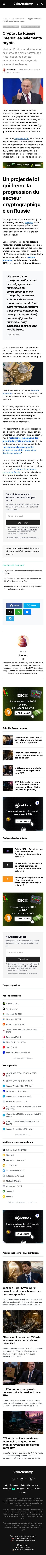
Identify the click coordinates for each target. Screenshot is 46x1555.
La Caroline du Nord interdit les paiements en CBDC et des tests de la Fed (22, 580)
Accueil (5, 19)
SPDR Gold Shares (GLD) (16, 1101)
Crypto (35, 1485)
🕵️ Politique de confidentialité (23, 1550)
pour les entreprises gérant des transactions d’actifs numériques (19, 450)
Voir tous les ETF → (23, 1135)
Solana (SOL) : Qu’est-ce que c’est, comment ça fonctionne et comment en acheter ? (29, 853)
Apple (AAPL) (12, 1009)
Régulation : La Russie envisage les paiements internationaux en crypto (23, 587)
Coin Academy (22, 4)
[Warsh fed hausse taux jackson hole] (8, 740)
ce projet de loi (21, 138)
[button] (4, 3)
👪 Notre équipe (23, 1545)
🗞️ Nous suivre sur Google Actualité (23, 1536)
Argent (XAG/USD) (14, 1186)
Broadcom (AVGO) (14, 1037)
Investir (20, 1489)
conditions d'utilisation (29, 530)
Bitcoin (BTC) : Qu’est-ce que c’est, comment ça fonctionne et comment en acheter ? (29, 881)
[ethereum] (8, 864)
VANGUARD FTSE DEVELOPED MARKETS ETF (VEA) (23, 1107)
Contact (23, 1492)
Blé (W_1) (10, 1196)
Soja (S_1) (10, 1191)
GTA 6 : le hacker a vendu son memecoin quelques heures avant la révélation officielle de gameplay (27, 786)
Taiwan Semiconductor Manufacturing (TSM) (22, 1030)
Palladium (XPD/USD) (15, 1176)
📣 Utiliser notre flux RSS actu (23, 1538)
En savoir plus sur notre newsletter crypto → (23, 537)
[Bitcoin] (8, 879)
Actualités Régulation (30, 27)
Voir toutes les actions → (23, 1058)
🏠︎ (6, 1485)
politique (29, 222)
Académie (14, 1485)
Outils (37, 1489)
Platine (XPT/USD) (13, 1181)
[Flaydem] (23, 641)
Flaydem (23, 655)
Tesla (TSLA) (11, 1047)
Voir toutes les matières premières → (23, 1202)
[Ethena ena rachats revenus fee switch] (8, 755)
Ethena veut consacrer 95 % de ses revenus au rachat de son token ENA (29, 755)
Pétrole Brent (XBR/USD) (16, 1150)
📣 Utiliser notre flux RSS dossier (23, 1541)
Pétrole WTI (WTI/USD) (16, 1160)
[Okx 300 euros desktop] (23, 165)
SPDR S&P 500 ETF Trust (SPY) (19, 1081)
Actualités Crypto (18, 19)
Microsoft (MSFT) (13, 1019)
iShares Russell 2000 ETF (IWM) (19, 1129)
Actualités (25, 1485)
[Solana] (8, 850)
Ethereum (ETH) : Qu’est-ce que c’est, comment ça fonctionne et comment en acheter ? (28, 867)
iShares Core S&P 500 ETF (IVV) (19, 1086)
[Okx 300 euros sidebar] (23, 703)
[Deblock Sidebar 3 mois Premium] (23, 813)
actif (18, 318)
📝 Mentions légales (23, 1547)
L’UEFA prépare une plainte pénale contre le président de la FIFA (28, 770)
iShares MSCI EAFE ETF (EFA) (18, 1096)
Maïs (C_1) (10, 1155)
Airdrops (8, 1489)
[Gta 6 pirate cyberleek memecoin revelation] (8, 786)
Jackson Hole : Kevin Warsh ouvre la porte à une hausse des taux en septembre (28, 740)
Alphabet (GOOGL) (14, 1014)
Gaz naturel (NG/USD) (15, 1171)
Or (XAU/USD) (12, 1165)
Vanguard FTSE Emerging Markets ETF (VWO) (22, 1122)
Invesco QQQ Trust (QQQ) (17, 1091)
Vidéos (29, 1489)
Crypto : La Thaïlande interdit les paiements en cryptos (23, 572)
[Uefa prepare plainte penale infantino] (8, 770)
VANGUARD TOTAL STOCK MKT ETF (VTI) (21, 1074)
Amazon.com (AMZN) (15, 1024)
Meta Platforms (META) (16, 1042)
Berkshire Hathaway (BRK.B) (18, 1052)
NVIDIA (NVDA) (12, 1004)
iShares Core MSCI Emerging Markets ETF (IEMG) (23, 1115)
